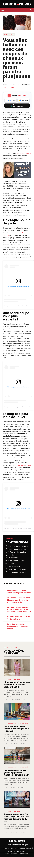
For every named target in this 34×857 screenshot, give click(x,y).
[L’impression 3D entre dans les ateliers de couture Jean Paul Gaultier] (17, 679)
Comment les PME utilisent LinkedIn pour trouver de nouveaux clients (18, 600)
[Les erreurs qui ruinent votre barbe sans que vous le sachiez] (17, 723)
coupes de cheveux (24, 153)
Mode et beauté (9, 34)
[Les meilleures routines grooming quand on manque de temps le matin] (17, 768)
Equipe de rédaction (12, 845)
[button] (31, 10)
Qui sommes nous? (7, 848)
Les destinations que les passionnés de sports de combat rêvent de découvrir (19, 609)
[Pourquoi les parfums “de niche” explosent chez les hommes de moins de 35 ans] (17, 812)
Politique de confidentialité (25, 848)
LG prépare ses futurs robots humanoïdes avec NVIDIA (17, 626)
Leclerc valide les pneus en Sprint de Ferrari (18, 618)
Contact (23, 851)
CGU (15, 848)
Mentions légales (23, 845)
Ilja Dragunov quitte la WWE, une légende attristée (19, 591)
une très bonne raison (22, 465)
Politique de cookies (14, 851)
